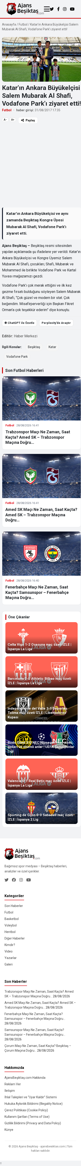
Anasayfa (9, 24)
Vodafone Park (17, 356)
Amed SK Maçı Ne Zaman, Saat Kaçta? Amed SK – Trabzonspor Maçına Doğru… (41, 514)
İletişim (9, 1090)
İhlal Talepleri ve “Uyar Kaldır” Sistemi (30, 1097)
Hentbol (10, 932)
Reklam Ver (12, 1084)
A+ (12, 119)
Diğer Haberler (14, 938)
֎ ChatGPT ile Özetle (19, 323)
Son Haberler (13, 906)
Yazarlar (10, 958)
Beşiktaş (34, 347)
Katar (52, 347)
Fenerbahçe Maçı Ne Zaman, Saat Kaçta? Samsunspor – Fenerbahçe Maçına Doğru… (37, 592)
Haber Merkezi (25, 336)
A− (5, 119)
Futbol (23, 24)
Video (8, 951)
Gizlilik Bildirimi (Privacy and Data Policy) (32, 1123)
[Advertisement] (40, 165)
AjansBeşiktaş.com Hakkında (24, 1077)
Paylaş (30, 120)
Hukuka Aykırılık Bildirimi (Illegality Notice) (33, 1103)
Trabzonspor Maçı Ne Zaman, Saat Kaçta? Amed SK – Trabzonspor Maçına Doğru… (37, 437)
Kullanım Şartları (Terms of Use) (27, 1116)
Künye (8, 1129)
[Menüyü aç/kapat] (47, 9)
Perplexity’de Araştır (56, 323)
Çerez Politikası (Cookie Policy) (26, 1110)
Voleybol (10, 925)
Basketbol (11, 919)
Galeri (8, 964)
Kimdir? (9, 945)
